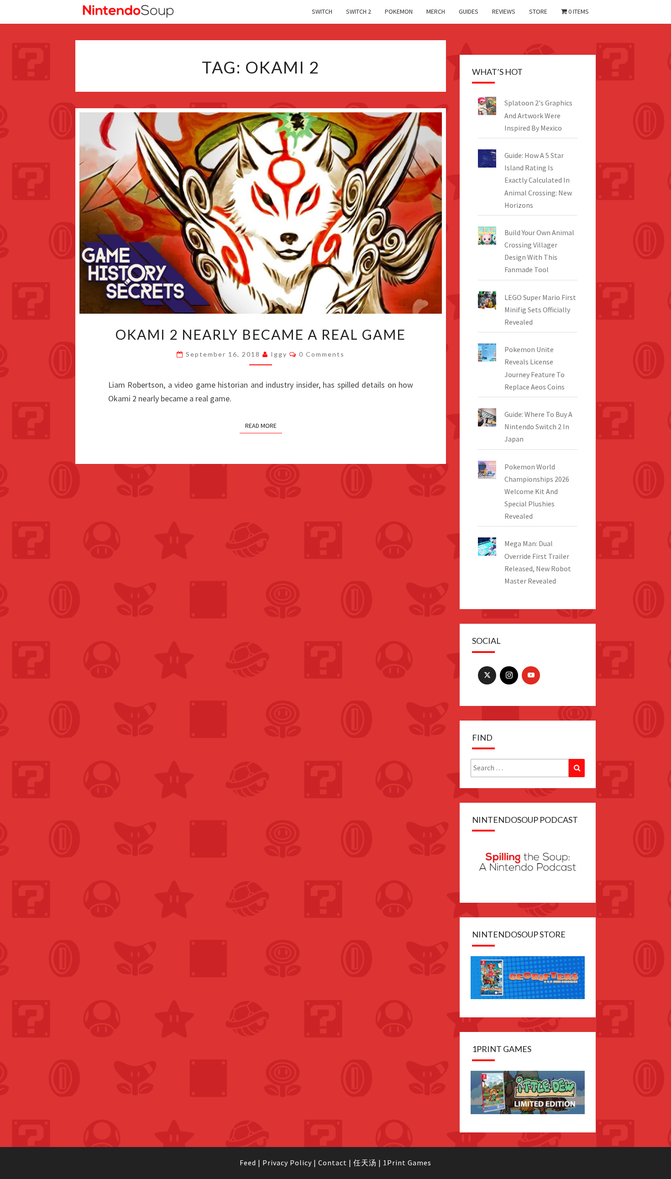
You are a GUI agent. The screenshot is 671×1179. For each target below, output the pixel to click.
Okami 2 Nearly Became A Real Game (260, 334)
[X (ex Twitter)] (487, 675)
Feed (248, 1162)
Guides (468, 11)
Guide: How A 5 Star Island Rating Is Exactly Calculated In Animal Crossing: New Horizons (538, 180)
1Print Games (407, 1162)
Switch (322, 11)
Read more (261, 425)
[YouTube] (531, 675)
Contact (332, 1162)
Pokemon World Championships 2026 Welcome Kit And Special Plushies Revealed (536, 491)
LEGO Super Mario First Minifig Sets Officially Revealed (540, 309)
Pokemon (399, 11)
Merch (435, 11)
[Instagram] (509, 675)
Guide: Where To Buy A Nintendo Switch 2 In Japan (538, 426)
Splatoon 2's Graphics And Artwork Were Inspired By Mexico (538, 115)
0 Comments (322, 354)
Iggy (279, 354)
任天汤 (365, 1162)
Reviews (503, 11)
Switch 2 (358, 11)
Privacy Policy (287, 1162)
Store (538, 11)
